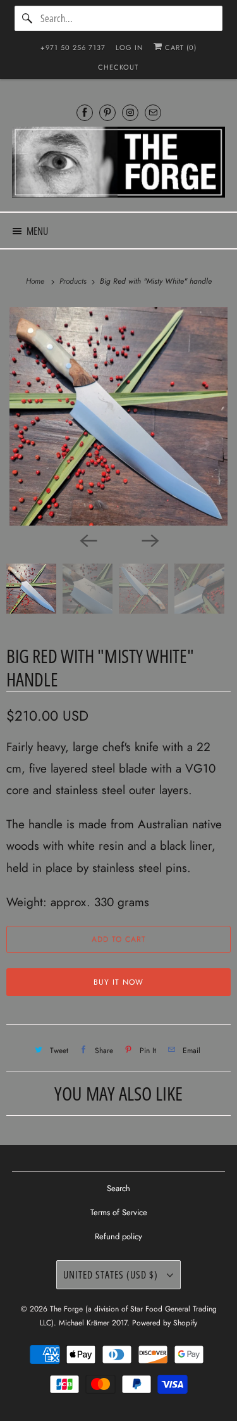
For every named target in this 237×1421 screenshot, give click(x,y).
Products (74, 281)
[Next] (150, 539)
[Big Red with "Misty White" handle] (118, 416)
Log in (129, 47)
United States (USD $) (112, 1275)
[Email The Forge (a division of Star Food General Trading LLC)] (153, 112)
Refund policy (118, 1236)
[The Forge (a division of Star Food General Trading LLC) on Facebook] (84, 112)
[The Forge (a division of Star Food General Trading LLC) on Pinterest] (107, 112)
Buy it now (118, 982)
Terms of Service (118, 1212)
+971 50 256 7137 (73, 47)
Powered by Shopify (164, 1323)
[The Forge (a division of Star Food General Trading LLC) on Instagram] (130, 112)
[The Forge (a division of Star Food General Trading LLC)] (118, 164)
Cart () (179, 47)
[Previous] (88, 539)
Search (118, 1188)
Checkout (118, 67)
